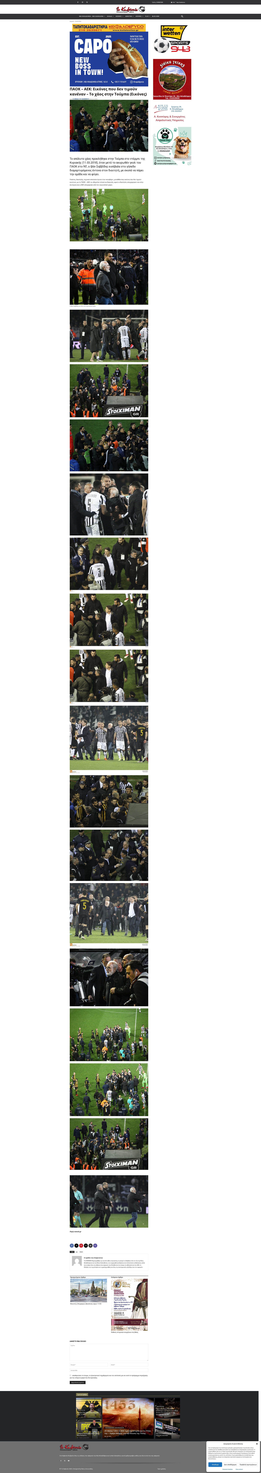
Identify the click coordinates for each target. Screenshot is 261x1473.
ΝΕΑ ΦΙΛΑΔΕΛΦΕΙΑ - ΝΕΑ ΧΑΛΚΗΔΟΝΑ (114, 1427)
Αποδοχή (215, 1465)
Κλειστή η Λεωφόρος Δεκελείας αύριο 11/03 (85, 1304)
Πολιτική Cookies (227, 1469)
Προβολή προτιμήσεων (248, 1465)
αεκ (77, 1252)
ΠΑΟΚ (81, 1252)
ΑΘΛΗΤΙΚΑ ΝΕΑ (81, 1410)
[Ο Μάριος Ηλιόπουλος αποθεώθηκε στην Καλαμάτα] (88, 1429)
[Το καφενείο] (130, 9)
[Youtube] (68, 1460)
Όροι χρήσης (239, 1469)
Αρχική (72, 21)
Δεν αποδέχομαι (230, 1465)
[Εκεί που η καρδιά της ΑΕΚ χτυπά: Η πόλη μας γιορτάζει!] (167, 1429)
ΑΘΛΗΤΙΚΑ (78, 21)
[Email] (86, 1246)
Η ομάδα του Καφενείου (81, 98)
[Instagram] (82, 2)
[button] (257, 1444)
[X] (87, 2)
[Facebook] (78, 2)
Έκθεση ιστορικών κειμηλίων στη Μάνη (124, 1332)
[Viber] (95, 1246)
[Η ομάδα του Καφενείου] (77, 1262)
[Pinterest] (81, 1246)
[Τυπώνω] (90, 1246)
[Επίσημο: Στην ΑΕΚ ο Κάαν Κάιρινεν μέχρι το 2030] (88, 1408)
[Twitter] (64, 1460)
